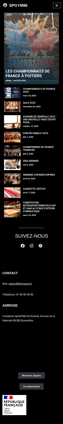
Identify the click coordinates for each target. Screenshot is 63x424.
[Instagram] (31, 246)
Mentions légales (31, 375)
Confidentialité (31, 386)
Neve (16, 420)
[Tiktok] (40, 246)
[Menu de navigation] (57, 5)
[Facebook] (23, 246)
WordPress (43, 420)
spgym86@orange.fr (20, 283)
